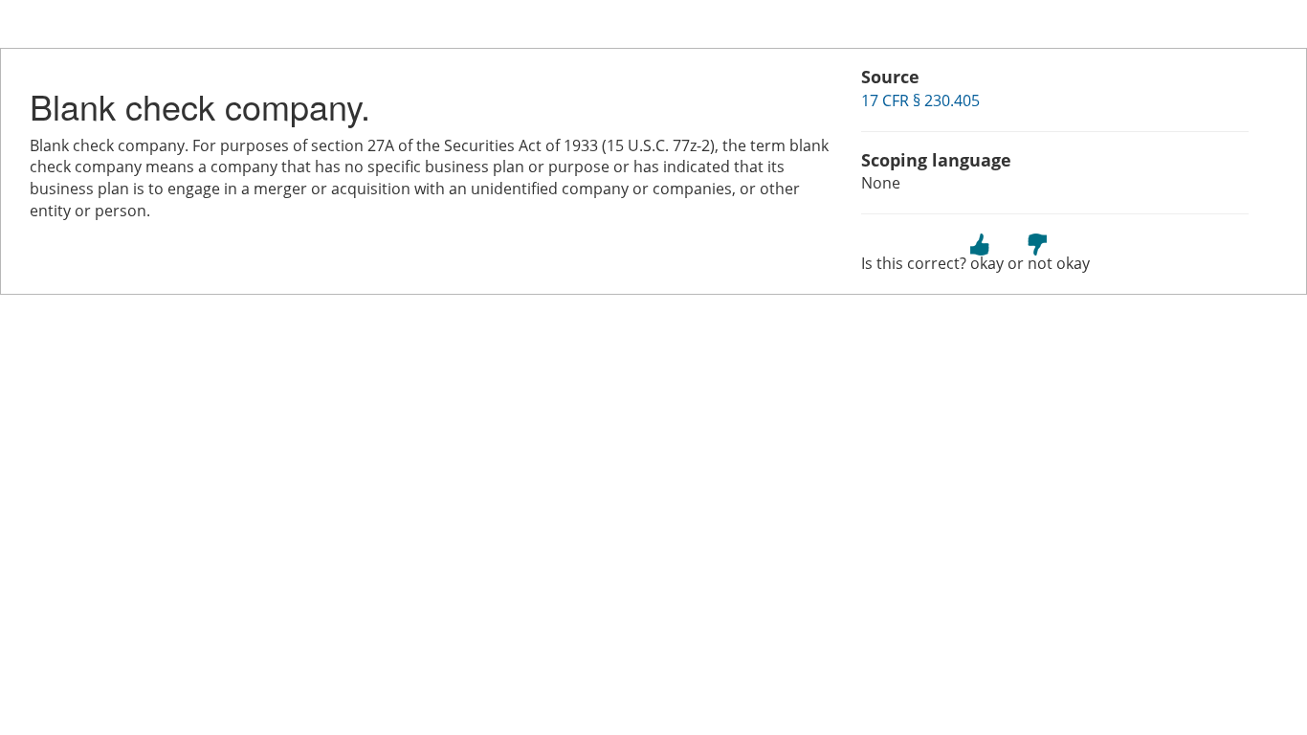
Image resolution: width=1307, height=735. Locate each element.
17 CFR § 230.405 (920, 100)
